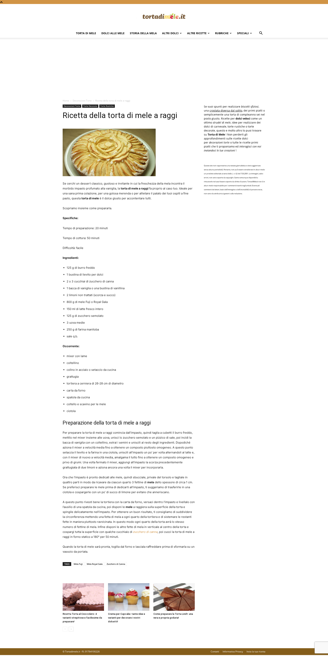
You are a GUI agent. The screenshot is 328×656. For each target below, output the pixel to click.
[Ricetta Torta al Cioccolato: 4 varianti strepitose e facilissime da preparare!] (83, 597)
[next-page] (71, 629)
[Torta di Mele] (164, 16)
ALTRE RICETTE (197, 33)
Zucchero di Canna (116, 564)
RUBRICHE (222, 33)
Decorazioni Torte (82, 100)
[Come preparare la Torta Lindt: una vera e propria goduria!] (174, 597)
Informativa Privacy (233, 651)
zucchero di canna (145, 532)
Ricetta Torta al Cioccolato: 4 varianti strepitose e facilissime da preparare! (82, 617)
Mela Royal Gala (94, 564)
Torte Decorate (90, 106)
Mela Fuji (78, 564)
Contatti (215, 651)
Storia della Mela (143, 33)
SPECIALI (243, 33)
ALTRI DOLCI (170, 33)
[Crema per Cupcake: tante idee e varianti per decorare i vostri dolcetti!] (128, 597)
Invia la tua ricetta (256, 651)
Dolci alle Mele (113, 33)
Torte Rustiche (107, 106)
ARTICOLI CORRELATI (78, 575)
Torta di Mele (86, 33)
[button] (260, 33)
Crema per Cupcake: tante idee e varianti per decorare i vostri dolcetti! (126, 617)
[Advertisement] (164, 70)
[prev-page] (65, 629)
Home (66, 100)
